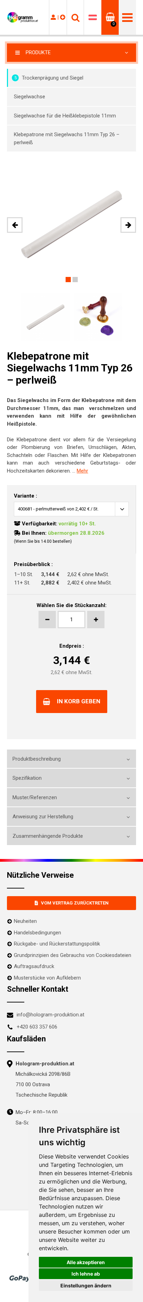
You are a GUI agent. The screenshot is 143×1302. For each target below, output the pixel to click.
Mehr (82, 471)
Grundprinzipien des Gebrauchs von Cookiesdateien (72, 955)
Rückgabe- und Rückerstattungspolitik (57, 944)
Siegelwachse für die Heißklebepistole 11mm (65, 116)
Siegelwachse (29, 96)
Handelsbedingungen (37, 933)
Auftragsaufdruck (34, 966)
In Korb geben (78, 701)
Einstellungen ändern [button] (85, 1285)
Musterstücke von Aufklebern (47, 978)
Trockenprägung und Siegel (49, 78)
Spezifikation (27, 778)
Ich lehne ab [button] (86, 1274)
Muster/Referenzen (34, 797)
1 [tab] (68, 279)
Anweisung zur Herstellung (42, 816)
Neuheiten (25, 921)
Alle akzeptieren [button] (86, 1262)
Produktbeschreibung (36, 759)
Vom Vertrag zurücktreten (75, 903)
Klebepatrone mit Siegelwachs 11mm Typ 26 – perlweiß (66, 138)
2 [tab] (75, 279)
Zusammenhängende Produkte (47, 836)
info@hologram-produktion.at (50, 1015)
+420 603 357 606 (37, 1027)
